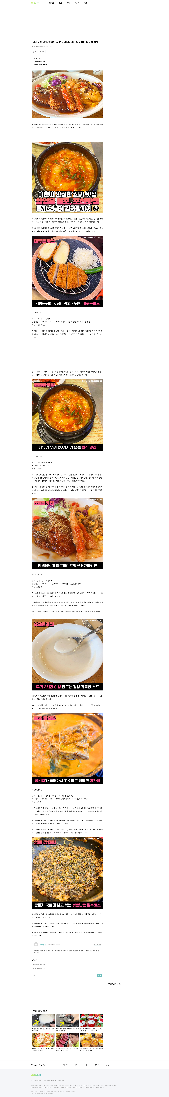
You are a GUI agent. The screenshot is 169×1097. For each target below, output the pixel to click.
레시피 (77, 3)
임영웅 (83, 951)
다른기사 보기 (97, 944)
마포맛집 (57, 951)
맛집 (86, 3)
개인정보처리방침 (49, 1080)
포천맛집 (36, 952)
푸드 (60, 3)
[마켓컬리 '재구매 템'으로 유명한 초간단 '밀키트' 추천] (43, 1042)
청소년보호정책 (59, 1080)
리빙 (68, 3)
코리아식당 (96, 951)
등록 (99, 975)
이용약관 (39, 1080)
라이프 (51, 3)
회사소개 (33, 1080)
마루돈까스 (51, 951)
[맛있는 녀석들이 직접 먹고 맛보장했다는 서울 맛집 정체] (67, 1042)
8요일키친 (36, 951)
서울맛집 (70, 951)
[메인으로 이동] (38, 3)
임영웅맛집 (89, 951)
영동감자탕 (77, 951)
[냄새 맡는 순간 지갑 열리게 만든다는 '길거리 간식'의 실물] (91, 1042)
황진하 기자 (35, 46)
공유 (43, 51)
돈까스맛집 (44, 951)
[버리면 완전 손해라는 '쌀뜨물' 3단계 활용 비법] (43, 1023)
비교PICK (63, 951)
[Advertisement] (19, 69)
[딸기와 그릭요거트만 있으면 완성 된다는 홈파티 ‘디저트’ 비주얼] (91, 1023)
